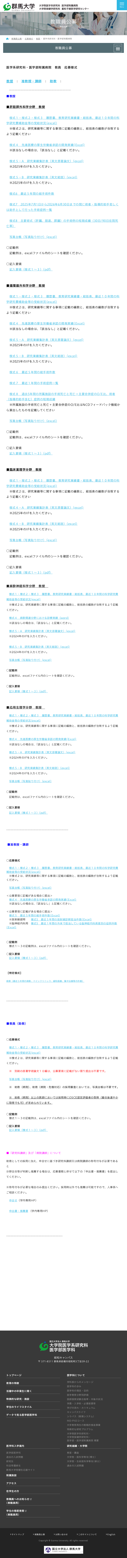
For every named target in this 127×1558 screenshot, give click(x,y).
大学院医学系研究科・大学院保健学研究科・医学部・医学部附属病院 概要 (83, 1437)
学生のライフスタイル (19, 1407)
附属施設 (11, 1475)
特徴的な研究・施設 (17, 1399)
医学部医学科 (13, 1453)
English (111, 1534)
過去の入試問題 (14, 1457)
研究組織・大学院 (77, 1446)
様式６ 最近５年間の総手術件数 (32, 372)
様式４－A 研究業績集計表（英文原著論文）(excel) (46, 507)
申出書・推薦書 (18, 1211)
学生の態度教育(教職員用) (15, 1513)
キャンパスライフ (76, 1412)
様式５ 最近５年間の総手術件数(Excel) (34, 915)
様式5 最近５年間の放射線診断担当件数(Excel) (61, 919)
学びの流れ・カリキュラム (81, 1408)
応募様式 (29, 39)
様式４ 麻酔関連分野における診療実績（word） (39, 618)
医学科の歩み (74, 1386)
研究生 (10, 1461)
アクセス (11, 1483)
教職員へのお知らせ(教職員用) (17, 1501)
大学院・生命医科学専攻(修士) (84, 1461)
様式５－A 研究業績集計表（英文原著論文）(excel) (46, 161)
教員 (38, 39)
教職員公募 (16, 39)
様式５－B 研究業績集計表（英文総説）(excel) (43, 177)
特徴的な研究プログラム (80, 1429)
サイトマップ (18, 1534)
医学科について (76, 1375)
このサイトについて (87, 1534)
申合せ (13, 1200)
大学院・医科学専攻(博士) (81, 1457)
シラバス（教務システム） (81, 1416)
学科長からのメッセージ (80, 1382)
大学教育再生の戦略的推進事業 (84, 1425)
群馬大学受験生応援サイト (20, 1470)
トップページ (13, 1375)
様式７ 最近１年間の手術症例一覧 (33, 383)
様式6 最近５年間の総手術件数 (31, 193)
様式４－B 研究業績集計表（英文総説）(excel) (43, 523)
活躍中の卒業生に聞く (19, 1391)
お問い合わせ (61, 1534)
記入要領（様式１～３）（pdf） (31, 269)
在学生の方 (12, 1491)
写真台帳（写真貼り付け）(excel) (33, 236)
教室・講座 (73, 1453)
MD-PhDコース (75, 1421)
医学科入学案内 (15, 1446)
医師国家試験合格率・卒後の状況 (85, 1399)
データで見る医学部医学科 (21, 1415)
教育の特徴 (12, 1383)
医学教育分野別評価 (78, 1395)
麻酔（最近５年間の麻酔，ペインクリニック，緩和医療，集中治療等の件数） (45, 981)
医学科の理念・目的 (78, 1391)
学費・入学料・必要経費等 (81, 1403)
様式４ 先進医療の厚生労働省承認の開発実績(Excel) (47, 144)
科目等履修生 (13, 1466)
